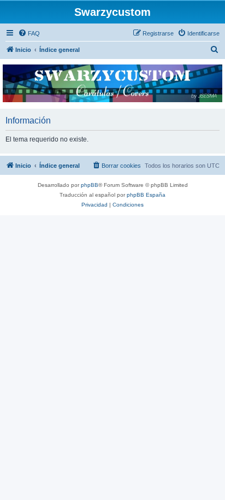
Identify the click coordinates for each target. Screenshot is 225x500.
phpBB (89, 185)
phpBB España (146, 195)
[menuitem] (29, 33)
